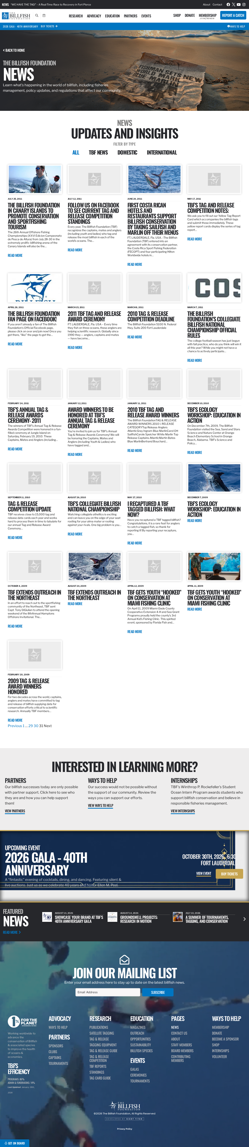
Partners (130, 15)
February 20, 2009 (19, 674)
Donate (190, 15)
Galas (134, 1069)
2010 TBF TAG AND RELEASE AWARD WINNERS (153, 412)
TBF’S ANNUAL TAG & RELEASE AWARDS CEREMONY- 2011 (28, 414)
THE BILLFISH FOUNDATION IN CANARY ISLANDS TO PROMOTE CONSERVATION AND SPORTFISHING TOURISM (34, 216)
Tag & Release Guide (103, 1050)
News (5, 4)
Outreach (137, 1033)
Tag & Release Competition (99, 1058)
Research (76, 15)
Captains (55, 1057)
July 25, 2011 (15, 198)
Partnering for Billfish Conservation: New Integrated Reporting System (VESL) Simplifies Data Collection (73, 4)
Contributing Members (180, 1058)
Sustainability (140, 1044)
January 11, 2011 (136, 403)
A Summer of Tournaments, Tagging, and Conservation (141, 919)
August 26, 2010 (77, 497)
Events (146, 15)
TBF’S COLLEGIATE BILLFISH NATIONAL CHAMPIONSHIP (94, 506)
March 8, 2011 (135, 307)
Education (112, 15)
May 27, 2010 (134, 497)
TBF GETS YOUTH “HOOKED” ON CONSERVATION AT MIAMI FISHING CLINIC (154, 597)
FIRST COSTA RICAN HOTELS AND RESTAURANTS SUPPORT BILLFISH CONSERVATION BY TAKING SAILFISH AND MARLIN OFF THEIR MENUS (152, 218)
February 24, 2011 (18, 403)
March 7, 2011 (195, 307)
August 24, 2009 (77, 586)
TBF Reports (97, 1066)
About (206, 4)
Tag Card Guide (100, 1077)
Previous (15, 726)
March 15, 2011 (76, 307)
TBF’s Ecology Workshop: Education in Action (213, 508)
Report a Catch (233, 15)
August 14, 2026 (64, 913)
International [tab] (162, 152)
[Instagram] (244, 4)
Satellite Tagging (101, 1033)
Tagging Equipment (103, 1044)
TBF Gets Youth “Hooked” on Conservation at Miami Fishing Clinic (214, 597)
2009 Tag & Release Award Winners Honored (28, 686)
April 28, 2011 (16, 307)
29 (30, 726)
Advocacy (94, 15)
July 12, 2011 (75, 198)
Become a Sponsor (225, 1038)
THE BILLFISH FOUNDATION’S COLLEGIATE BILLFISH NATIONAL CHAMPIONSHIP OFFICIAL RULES (213, 324)
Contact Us (179, 1033)
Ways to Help (102, 780)
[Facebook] (228, 4)
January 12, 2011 (77, 403)
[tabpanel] (124, 446)
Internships (184, 780)
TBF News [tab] (98, 152)
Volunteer (219, 1056)
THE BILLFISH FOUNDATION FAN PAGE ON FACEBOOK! (34, 316)
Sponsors (56, 1045)
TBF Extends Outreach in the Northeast (94, 595)
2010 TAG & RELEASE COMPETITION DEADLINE (150, 316)
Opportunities (140, 1038)
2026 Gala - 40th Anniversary (20, 26)
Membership (207, 15)
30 (36, 726)
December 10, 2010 (198, 403)
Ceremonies (138, 1075)
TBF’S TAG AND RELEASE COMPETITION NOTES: (210, 207)
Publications (98, 1027)
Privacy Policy (124, 1128)
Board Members (182, 1050)
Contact (217, 4)
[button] (244, 919)
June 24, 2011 (134, 198)
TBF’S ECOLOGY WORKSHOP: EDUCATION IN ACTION (213, 414)
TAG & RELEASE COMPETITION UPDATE (29, 506)
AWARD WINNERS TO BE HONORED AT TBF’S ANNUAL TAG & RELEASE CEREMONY (91, 417)
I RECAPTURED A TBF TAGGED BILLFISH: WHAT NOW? (151, 508)
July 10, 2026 (127, 913)
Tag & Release (99, 1038)
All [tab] (75, 152)
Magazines (138, 1027)
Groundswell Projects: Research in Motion (73, 919)
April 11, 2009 (195, 586)
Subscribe (158, 992)
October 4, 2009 (17, 586)
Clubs (53, 1051)
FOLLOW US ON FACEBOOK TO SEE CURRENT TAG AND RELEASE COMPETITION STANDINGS (93, 213)
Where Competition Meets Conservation (206, 919)
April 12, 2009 (135, 586)
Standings (96, 1072)
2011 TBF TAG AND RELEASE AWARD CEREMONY (94, 316)
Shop (177, 15)
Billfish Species (141, 1050)
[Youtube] (239, 4)
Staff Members (181, 1044)
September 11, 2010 (19, 497)
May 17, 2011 (194, 198)
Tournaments (58, 1063)
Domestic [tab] (127, 152)
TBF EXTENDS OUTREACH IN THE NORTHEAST (34, 595)
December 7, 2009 (197, 497)
